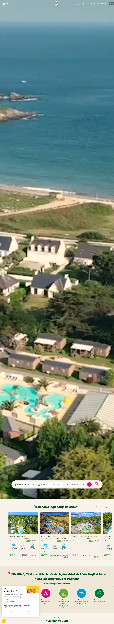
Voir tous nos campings (101, 507)
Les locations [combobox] (74, 484)
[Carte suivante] (110, 532)
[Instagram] (95, 3)
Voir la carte (96, 485)
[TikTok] (98, 3)
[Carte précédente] (4, 532)
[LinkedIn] (105, 3)
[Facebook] (91, 3)
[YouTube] (102, 3)
